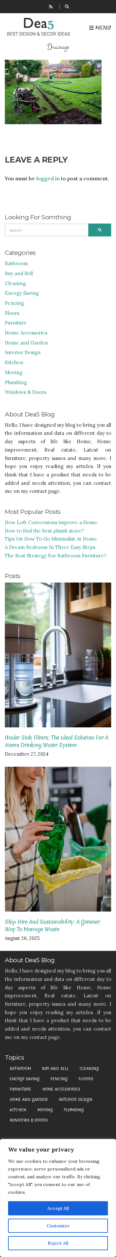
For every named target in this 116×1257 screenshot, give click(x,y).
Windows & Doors (25, 392)
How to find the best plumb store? (44, 531)
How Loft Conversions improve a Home (51, 522)
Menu (102, 27)
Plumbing (16, 382)
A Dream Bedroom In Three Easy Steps (50, 547)
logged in (48, 178)
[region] (58, 1198)
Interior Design (23, 352)
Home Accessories (26, 333)
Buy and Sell (19, 273)
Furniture (16, 323)
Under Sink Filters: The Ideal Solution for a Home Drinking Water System (56, 741)
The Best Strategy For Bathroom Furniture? (55, 556)
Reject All (58, 1243)
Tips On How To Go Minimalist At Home (51, 539)
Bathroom (16, 263)
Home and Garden (26, 343)
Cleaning (15, 283)
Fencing (14, 303)
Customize (58, 1226)
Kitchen (14, 362)
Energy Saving (22, 293)
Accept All (58, 1208)
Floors (12, 313)
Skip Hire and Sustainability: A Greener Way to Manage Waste (52, 925)
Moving (13, 372)
